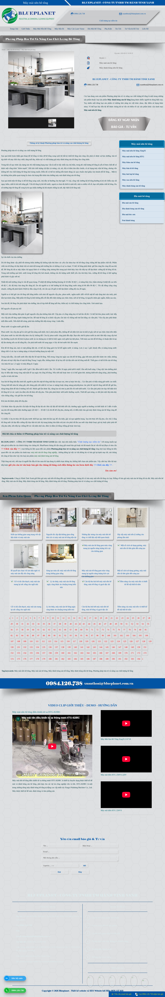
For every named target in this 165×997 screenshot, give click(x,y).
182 (62, 659)
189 (107, 659)
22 (117, 618)
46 (100, 624)
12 (63, 618)
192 (126, 659)
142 (88, 647)
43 (84, 624)
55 (148, 624)
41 (76, 624)
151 (144, 647)
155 (31, 653)
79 (135, 630)
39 (65, 624)
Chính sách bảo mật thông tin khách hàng (110, 941)
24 (128, 618)
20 (106, 618)
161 (69, 653)
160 (62, 653)
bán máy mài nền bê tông (96, 478)
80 (140, 630)
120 (93, 641)
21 (112, 618)
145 (107, 647)
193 (132, 659)
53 (137, 624)
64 (54, 630)
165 (94, 653)
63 (49, 630)
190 (113, 659)
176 (24, 659)
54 (143, 624)
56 (12, 630)
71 (92, 630)
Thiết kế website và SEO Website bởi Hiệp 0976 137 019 (97, 990)
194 (138, 659)
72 (97, 630)
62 (44, 630)
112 (43, 641)
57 (17, 630)
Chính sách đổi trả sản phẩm (104, 925)
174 (12, 659)
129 (150, 641)
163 (81, 653)
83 (17, 635)
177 (31, 659)
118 (80, 641)
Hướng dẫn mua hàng (101, 957)
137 (56, 647)
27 (144, 618)
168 (113, 653)
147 (119, 647)
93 (71, 635)
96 (87, 635)
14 (74, 618)
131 (18, 647)
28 (149, 618)
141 (81, 647)
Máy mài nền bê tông (35, 2)
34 (38, 624)
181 (56, 659)
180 (50, 659)
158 (50, 653)
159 (56, 653)
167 (107, 653)
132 (24, 647)
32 (28, 624)
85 (28, 635)
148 (126, 647)
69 (81, 630)
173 (144, 653)
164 (88, 653)
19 (101, 618)
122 (105, 641)
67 (71, 630)
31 (22, 624)
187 (94, 659)
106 (146, 635)
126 (131, 641)
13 (69, 618)
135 (43, 647)
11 (58, 618)
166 (100, 653)
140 (75, 647)
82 (12, 635)
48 (110, 624)
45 (94, 624)
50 (121, 624)
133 (31, 647)
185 (81, 659)
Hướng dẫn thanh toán (101, 949)
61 (38, 630)
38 (60, 624)
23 (122, 618)
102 (121, 635)
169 (119, 653)
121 (99, 641)
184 (75, 659)
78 (130, 630)
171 (132, 653)
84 (22, 635)
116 (68, 641)
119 (86, 641)
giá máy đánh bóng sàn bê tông (66, 159)
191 (119, 659)
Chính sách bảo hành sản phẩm (105, 917)
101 (115, 635)
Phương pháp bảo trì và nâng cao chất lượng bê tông (88, 481)
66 (65, 630)
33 (33, 624)
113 (49, 641)
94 (76, 635)
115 (62, 641)
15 (79, 618)
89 (49, 635)
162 (75, 653)
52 (132, 624)
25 (133, 618)
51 (127, 624)
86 (33, 635)
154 (24, 653)
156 (37, 653)
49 (116, 624)
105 (140, 635)
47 (105, 624)
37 (54, 624)
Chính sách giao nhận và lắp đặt (106, 933)
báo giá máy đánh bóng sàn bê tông (96, 410)
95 (81, 635)
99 (103, 635)
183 (69, 659)
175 (18, 659)
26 (138, 618)
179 (43, 659)
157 (43, 653)
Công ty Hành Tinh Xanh (24, 478)
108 (18, 641)
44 (89, 624)
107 (12, 641)
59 (28, 630)
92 (65, 635)
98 (97, 635)
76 (119, 630)
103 (127, 635)
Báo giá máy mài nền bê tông (48, 478)
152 (12, 653)
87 (38, 635)
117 (74, 641)
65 (60, 630)
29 (12, 624)
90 (54, 635)
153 (18, 653)
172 (138, 653)
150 (138, 647)
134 (37, 647)
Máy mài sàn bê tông (14, 481)
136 (50, 647)
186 (88, 659)
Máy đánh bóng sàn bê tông (33, 481)
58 (22, 630)
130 (12, 647)
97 (92, 635)
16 (85, 618)
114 (55, 641)
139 (69, 647)
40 (71, 624)
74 (108, 630)
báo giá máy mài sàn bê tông (131, 478)
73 (103, 630)
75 (114, 630)
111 (37, 641)
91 (60, 635)
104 (134, 635)
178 (37, 659)
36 (49, 624)
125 (124, 641)
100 (108, 635)
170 (126, 653)
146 (113, 647)
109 (24, 641)
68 (76, 630)
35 (44, 624)
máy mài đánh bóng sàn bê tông (68, 175)
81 (146, 630)
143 (94, 647)
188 (100, 659)
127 (137, 641)
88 (44, 635)
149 (132, 647)
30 (17, 624)
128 (143, 641)
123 (112, 641)
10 (53, 618)
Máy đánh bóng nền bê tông (56, 481)
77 (124, 630)
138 (62, 647)
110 (31, 641)
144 (100, 647)
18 (96, 618)
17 (90, 618)
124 (118, 641)
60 (33, 630)
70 (87, 630)
